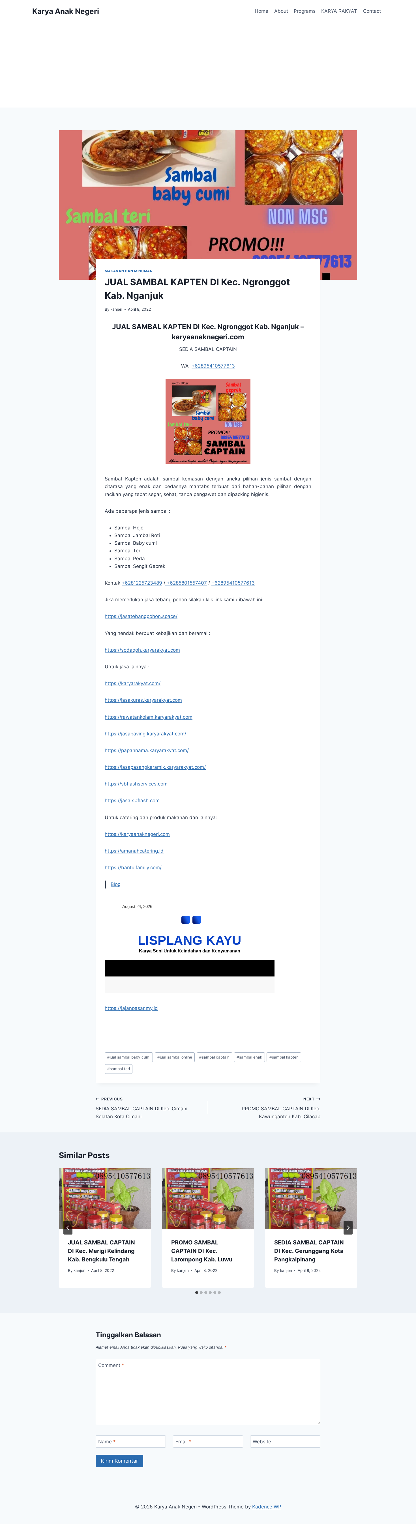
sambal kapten (284, 1057)
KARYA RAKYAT (339, 11)
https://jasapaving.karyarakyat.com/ (145, 734)
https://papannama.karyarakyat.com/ (147, 750)
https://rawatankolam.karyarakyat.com (148, 717)
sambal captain (214, 1057)
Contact (372, 11)
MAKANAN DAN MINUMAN (129, 271)
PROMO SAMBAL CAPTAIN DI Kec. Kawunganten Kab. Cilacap (281, 1108)
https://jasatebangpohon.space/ (141, 616)
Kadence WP (266, 1507)
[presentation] (105, 1198)
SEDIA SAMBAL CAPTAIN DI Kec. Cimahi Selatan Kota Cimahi (141, 1108)
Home (261, 11)
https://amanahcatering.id (134, 851)
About (281, 11)
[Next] (348, 1228)
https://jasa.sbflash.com (132, 800)
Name (107, 1441)
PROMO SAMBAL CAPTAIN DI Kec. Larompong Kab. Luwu (201, 1251)
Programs (305, 11)
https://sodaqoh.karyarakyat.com (142, 650)
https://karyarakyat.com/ (132, 683)
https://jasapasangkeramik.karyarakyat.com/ (155, 767)
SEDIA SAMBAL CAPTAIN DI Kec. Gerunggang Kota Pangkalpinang (309, 1251)
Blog (116, 884)
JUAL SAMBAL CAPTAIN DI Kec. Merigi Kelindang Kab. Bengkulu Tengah (101, 1251)
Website (262, 1441)
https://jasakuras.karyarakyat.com (143, 700)
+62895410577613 (213, 366)
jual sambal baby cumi (128, 1057)
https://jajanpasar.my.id (131, 1008)
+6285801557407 (186, 583)
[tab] (196, 1292)
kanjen (116, 309)
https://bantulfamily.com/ (133, 867)
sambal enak (249, 1057)
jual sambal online (174, 1057)
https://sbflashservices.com (136, 784)
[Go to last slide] (67, 1228)
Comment (111, 1365)
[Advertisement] (208, 65)
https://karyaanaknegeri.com (137, 834)
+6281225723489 (142, 583)
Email (183, 1441)
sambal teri (118, 1068)
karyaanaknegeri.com (208, 337)
